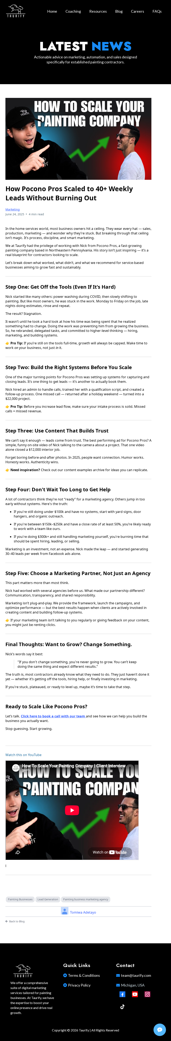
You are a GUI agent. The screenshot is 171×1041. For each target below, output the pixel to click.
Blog (119, 11)
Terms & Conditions (84, 975)
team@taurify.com (136, 975)
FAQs (157, 11)
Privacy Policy (79, 985)
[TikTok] (122, 1006)
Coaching (73, 11)
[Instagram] (147, 994)
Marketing (12, 209)
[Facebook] (122, 994)
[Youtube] (135, 994)
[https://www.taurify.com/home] (15, 11)
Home (52, 11)
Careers (137, 11)
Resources (98, 11)
